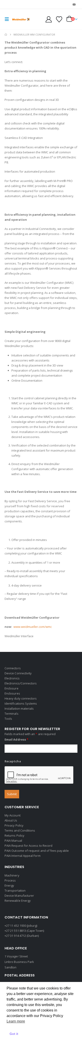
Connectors (13, 668)
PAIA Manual (13, 840)
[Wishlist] (59, 19)
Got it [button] (14, 1034)
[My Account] (48, 19)
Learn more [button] (16, 1021)
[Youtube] (74, 4)
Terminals (11, 713)
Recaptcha (13, 761)
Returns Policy (14, 835)
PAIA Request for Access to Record (28, 846)
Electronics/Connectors (21, 683)
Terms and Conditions (20, 830)
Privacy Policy (14, 825)
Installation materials (19, 708)
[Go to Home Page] (6, 34)
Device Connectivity (18, 673)
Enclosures (12, 693)
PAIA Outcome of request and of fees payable (37, 851)
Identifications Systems (21, 703)
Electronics (12, 678)
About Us (11, 820)
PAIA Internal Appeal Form (23, 856)
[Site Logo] (21, 19)
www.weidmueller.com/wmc (32, 627)
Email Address (16, 739)
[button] (8, 19)
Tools (8, 719)
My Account (12, 815)
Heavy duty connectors (21, 698)
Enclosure (11, 688)
